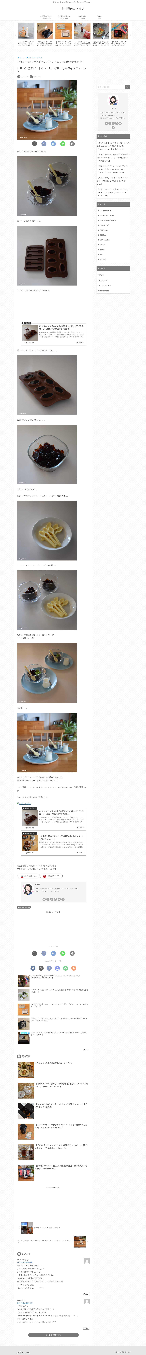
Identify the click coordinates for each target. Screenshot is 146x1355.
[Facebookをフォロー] (51, 899)
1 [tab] (70, 51)
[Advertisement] (53, 928)
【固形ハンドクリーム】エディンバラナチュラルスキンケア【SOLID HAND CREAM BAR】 (113, 192)
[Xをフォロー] (47, 899)
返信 (86, 1294)
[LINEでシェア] (62, 143)
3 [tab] (76, 51)
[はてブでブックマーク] (53, 143)
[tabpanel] (26, 34)
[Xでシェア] (34, 143)
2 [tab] (73, 51)
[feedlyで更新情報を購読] (59, 899)
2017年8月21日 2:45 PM (24, 1262)
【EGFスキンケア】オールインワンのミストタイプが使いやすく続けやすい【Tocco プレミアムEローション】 (113, 169)
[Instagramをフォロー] (55, 899)
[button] (72, 143)
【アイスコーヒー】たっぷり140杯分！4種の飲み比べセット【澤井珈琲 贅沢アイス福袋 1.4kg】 (113, 157)
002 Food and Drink (24, 907)
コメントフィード (104, 286)
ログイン (100, 275)
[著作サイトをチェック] (44, 899)
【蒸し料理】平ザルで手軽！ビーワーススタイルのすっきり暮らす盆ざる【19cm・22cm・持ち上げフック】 (113, 146)
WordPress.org (103, 291)
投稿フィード (102, 280)
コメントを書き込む (53, 1335)
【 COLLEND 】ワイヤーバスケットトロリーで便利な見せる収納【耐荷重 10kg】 (112, 181)
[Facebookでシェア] (43, 143)
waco (37, 884)
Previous (16, 35)
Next (130, 35)
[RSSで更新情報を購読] (63, 899)
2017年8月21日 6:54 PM (24, 1303)
